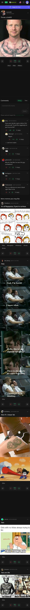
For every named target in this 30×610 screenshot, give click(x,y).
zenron (6, 519)
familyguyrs (8, 173)
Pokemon (18, 245)
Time (26, 100)
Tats (15, 65)
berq (6, 121)
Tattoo (20, 65)
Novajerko (10, 245)
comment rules (20, 115)
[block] (28, 13)
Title (2, 264)
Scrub (25, 245)
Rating (19, 100)
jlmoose (6, 569)
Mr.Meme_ (7, 411)
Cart (9, 65)
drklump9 (11, 134)
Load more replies (11, 142)
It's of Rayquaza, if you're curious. (13, 206)
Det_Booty (7, 260)
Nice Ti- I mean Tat (8, 415)
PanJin (7, 148)
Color (4, 248)
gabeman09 (8, 160)
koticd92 (9, 12)
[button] (23, 2)
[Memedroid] (6, 2)
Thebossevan (8, 185)
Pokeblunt (7, 203)
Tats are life (5, 573)
